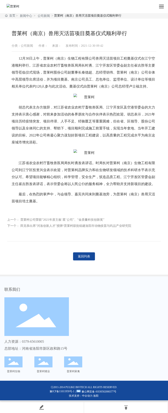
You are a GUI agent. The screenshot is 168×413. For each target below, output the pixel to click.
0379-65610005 (33, 341)
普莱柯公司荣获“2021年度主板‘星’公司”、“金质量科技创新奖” (62, 219)
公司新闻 (44, 15)
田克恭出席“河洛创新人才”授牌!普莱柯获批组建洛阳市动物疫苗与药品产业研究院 (75, 225)
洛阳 (95, 395)
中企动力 (87, 395)
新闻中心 (26, 15)
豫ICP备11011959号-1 (62, 391)
